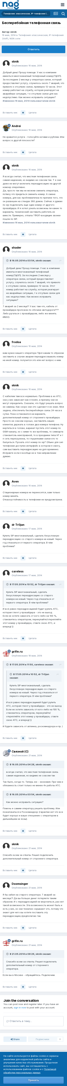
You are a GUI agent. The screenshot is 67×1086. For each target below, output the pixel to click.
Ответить (34, 49)
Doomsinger (20, 883)
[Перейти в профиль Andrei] (6, 128)
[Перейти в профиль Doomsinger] (6, 885)
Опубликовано (27, 65)
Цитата (32, 112)
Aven (15, 481)
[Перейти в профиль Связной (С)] (6, 753)
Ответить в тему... (20, 1021)
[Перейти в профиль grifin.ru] (6, 653)
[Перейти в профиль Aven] (6, 483)
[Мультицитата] (23, 112)
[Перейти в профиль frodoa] (6, 344)
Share (16, 1039)
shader (16, 247)
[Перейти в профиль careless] (6, 573)
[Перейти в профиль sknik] (6, 63)
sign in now (20, 1007)
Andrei (16, 126)
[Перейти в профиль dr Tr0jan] (6, 526)
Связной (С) (20, 751)
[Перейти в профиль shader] (6, 249)
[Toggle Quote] (7, 260)
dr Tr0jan (18, 524)
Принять (33, 1080)
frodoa (16, 342)
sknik (13, 31)
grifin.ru (17, 651)
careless (18, 571)
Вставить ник (10, 112)
